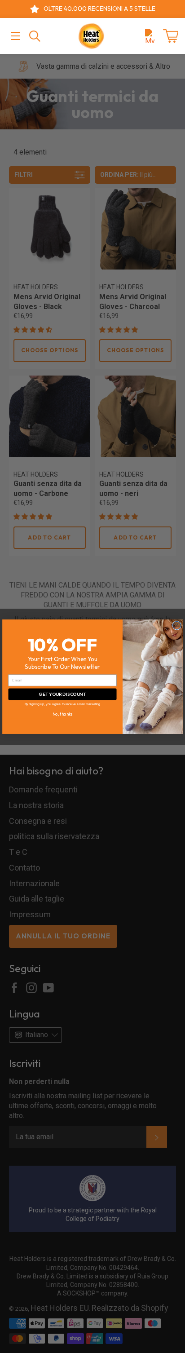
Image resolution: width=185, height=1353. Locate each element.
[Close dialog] (177, 625)
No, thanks (62, 713)
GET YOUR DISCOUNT (62, 694)
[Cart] (170, 36)
